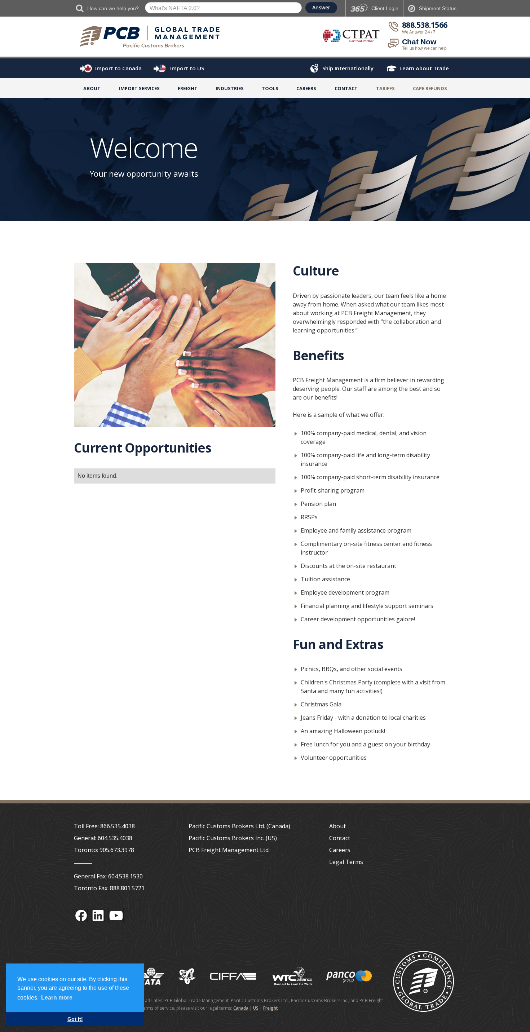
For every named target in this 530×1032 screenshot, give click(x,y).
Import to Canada (118, 68)
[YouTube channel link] (116, 915)
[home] (153, 36)
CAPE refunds (430, 88)
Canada (240, 1008)
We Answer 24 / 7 (419, 32)
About (92, 88)
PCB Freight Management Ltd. (229, 850)
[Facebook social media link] (81, 915)
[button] (139, 89)
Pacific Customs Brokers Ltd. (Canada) (239, 826)
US (256, 1008)
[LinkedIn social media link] (98, 915)
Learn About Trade (424, 68)
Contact (346, 88)
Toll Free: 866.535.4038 (104, 826)
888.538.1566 (424, 25)
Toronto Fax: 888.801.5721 (109, 888)
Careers (339, 850)
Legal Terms (346, 862)
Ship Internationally (348, 68)
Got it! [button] (75, 1019)
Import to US (187, 68)
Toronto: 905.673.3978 (104, 850)
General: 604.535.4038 (103, 838)
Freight (270, 1008)
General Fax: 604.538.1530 (108, 876)
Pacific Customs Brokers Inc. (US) (233, 838)
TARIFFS (385, 88)
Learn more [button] (56, 997)
